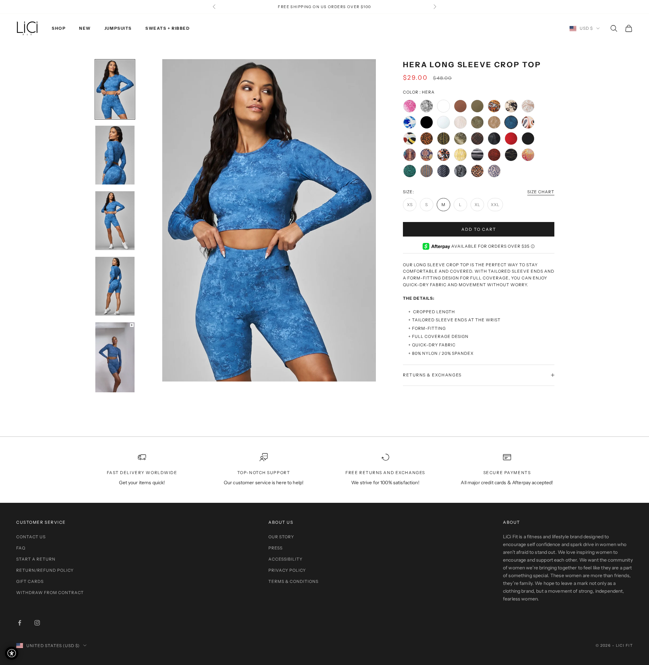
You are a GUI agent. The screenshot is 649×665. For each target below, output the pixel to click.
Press (275, 547)
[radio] (409, 106)
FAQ (20, 547)
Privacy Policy (287, 570)
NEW (85, 28)
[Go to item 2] (115, 155)
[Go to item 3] (115, 221)
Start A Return (35, 559)
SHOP (59, 28)
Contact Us (31, 536)
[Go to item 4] (115, 286)
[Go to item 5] (115, 357)
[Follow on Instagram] (37, 622)
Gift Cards (30, 581)
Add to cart (478, 228)
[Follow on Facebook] (19, 622)
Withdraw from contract (50, 592)
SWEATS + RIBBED (167, 28)
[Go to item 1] (115, 89)
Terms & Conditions (293, 581)
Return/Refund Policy (45, 570)
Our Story (281, 536)
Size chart (540, 191)
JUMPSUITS (118, 28)
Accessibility (285, 559)
